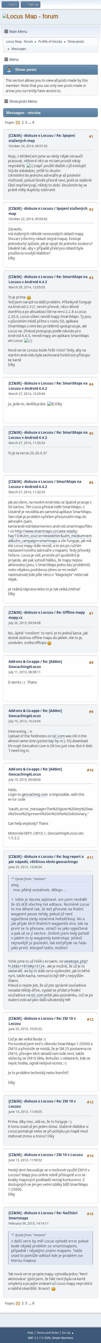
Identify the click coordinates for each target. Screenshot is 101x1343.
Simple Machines (62, 1337)
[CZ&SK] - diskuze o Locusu (31, 135)
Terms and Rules (48, 1332)
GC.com (58, 736)
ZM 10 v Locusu (69, 1154)
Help (30, 1332)
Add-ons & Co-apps (24, 661)
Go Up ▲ (68, 1332)
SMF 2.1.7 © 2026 (39, 1337)
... (30, 122)
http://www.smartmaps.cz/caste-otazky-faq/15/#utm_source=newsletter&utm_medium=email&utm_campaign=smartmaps (50, 536)
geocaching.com (35, 794)
